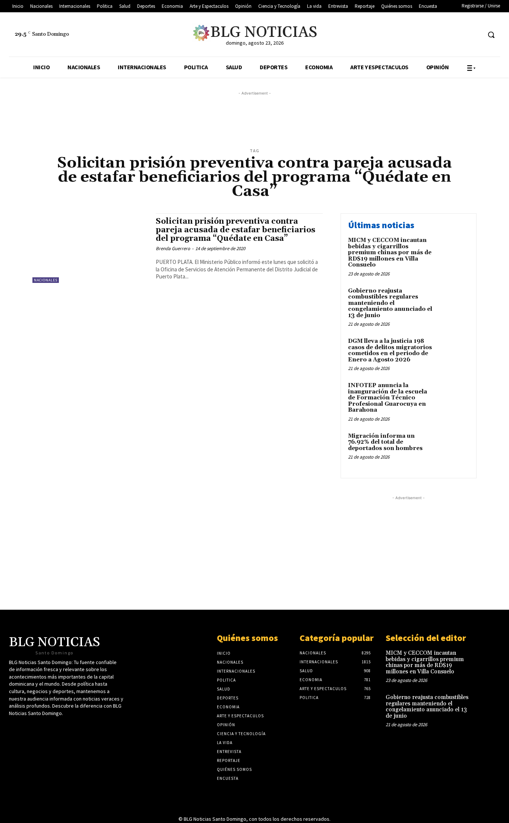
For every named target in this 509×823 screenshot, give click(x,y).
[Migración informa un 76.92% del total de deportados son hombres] (453, 447)
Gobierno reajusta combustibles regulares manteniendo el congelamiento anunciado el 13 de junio (390, 303)
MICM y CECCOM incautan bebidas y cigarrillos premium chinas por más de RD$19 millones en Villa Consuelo (389, 252)
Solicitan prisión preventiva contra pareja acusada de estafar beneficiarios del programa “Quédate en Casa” (235, 230)
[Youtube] (461, 35)
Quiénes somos (247, 638)
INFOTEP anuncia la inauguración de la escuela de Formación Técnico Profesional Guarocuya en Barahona (387, 398)
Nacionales (45, 280)
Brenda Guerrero (173, 248)
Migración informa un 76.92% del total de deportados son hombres (385, 442)
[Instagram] (475, 35)
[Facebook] (447, 35)
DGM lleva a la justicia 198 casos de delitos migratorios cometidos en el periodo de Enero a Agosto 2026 (390, 350)
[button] (491, 35)
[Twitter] (434, 35)
